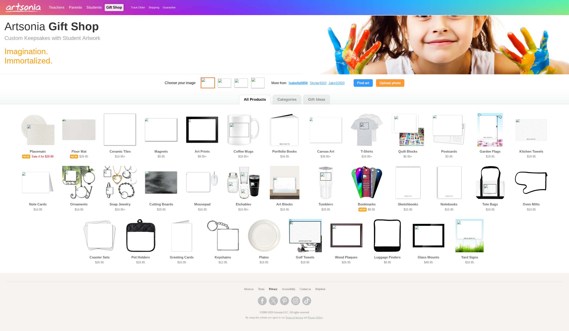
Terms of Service (294, 317)
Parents (75, 7)
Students (94, 7)
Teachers (56, 7)
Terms (261, 289)
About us (249, 289)
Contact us (305, 289)
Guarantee (169, 7)
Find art (363, 83)
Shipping (153, 7)
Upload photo (390, 83)
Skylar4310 (318, 83)
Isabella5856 (298, 83)
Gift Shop (114, 7)
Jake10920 (337, 83)
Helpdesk (320, 289)
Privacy (273, 289)
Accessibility (288, 289)
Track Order (138, 7)
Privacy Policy (315, 317)
